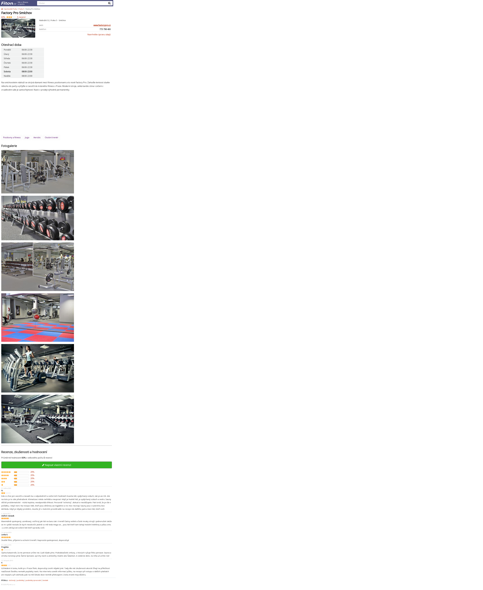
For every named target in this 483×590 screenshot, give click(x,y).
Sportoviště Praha (10, 9)
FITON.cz (4, 580)
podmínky (20, 580)
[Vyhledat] (109, 3)
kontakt (45, 580)
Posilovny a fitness (12, 137)
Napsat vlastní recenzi (57, 465)
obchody (12, 580)
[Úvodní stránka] (2, 9)
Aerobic (37, 137)
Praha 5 (21, 9)
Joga (27, 137)
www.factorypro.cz (102, 25)
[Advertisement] (57, 113)
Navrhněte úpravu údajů (99, 34)
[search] (73, 3)
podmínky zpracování (33, 580)
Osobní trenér (51, 137)
